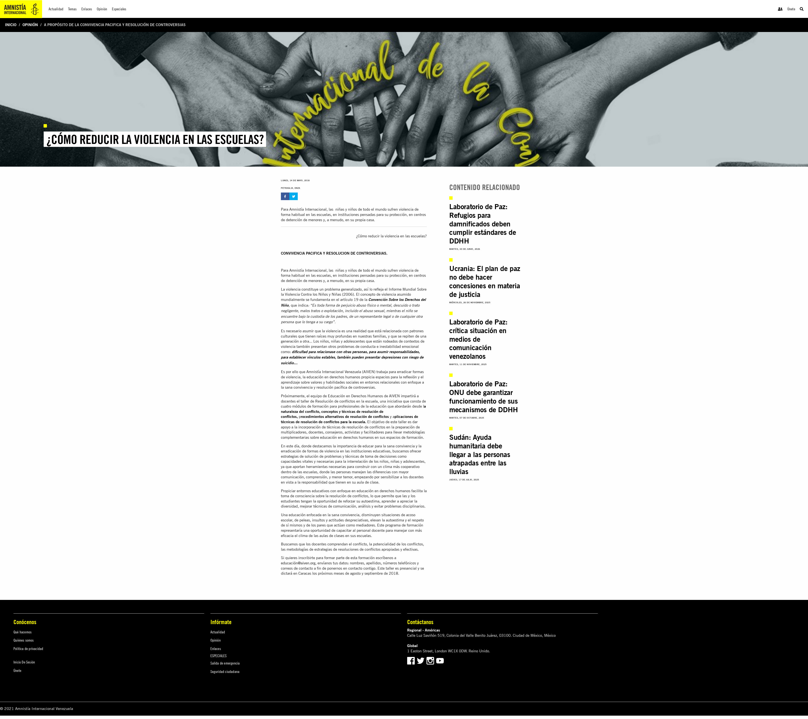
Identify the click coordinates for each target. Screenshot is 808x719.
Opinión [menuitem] (102, 9)
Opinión (30, 25)
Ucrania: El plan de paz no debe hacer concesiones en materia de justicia (484, 281)
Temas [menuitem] (72, 9)
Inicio (10, 25)
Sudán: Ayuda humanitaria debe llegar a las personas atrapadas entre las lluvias (479, 454)
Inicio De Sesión (24, 662)
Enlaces (215, 648)
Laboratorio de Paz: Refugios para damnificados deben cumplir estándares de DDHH (482, 223)
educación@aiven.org (298, 563)
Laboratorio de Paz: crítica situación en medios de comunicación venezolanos (478, 339)
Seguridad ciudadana (225, 671)
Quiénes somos (23, 640)
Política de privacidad (28, 648)
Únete (791, 9)
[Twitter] (421, 660)
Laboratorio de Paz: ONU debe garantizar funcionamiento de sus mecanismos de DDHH (483, 396)
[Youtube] (440, 660)
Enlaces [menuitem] (86, 9)
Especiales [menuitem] (119, 9)
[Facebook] (411, 660)
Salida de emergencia (225, 663)
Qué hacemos (22, 632)
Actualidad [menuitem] (56, 9)
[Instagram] (431, 660)
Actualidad (217, 632)
